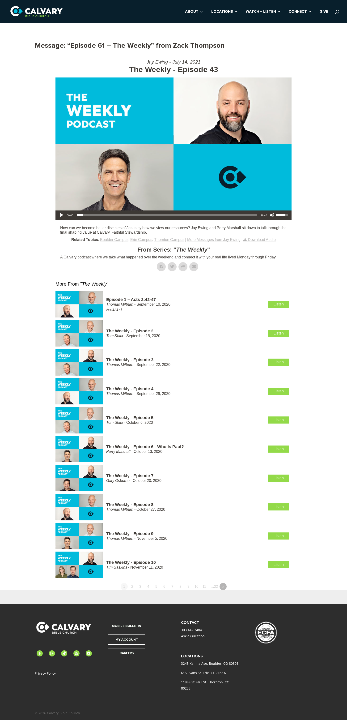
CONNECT (298, 12)
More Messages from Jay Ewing (214, 240)
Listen (279, 304)
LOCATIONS (222, 12)
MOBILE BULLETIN (126, 626)
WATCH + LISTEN (261, 12)
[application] (173, 215)
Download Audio (262, 240)
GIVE (324, 12)
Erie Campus (141, 240)
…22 (214, 586)
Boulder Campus (114, 240)
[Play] (61, 215)
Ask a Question (193, 636)
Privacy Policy (45, 673)
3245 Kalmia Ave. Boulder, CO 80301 (209, 663)
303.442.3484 (191, 630)
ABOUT (192, 12)
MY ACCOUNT (126, 640)
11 (204, 586)
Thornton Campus (169, 240)
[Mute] (272, 215)
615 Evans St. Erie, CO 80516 (203, 673)
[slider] (167, 215)
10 (196, 586)
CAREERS (126, 653)
